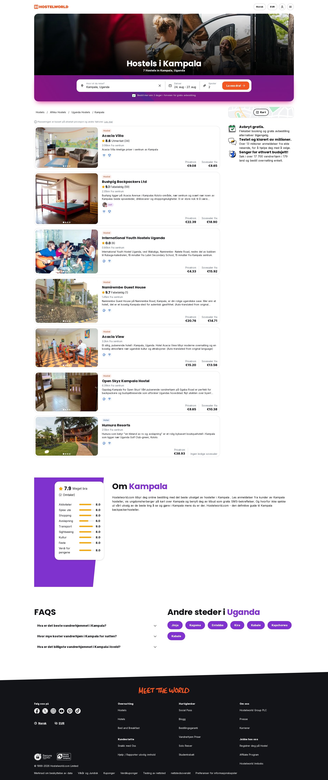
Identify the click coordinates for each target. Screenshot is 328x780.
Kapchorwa (280, 625)
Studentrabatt (186, 754)
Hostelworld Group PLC (253, 710)
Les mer (108, 121)
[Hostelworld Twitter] (45, 711)
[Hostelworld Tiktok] (78, 711)
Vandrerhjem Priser (190, 736)
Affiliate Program (249, 754)
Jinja (175, 625)
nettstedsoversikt (181, 773)
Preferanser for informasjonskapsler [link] (216, 773)
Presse (244, 719)
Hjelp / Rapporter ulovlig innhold (136, 754)
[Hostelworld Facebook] (37, 711)
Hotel (106, 420)
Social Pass (185, 710)
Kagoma (195, 625)
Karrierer (245, 728)
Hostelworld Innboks (251, 763)
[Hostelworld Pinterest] (69, 711)
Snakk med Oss (127, 745)
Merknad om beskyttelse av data (53, 773)
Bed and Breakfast (129, 728)
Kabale (256, 625)
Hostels (122, 710)
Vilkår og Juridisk (88, 773)
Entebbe (217, 625)
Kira (237, 625)
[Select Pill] (282, 6)
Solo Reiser (185, 745)
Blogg (182, 719)
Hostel (106, 130)
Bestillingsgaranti (188, 728)
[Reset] (160, 86)
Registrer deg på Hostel (254, 745)
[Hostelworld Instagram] (53, 711)
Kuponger (109, 773)
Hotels (121, 719)
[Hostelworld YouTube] (61, 711)
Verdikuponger (129, 773)
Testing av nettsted (154, 773)
